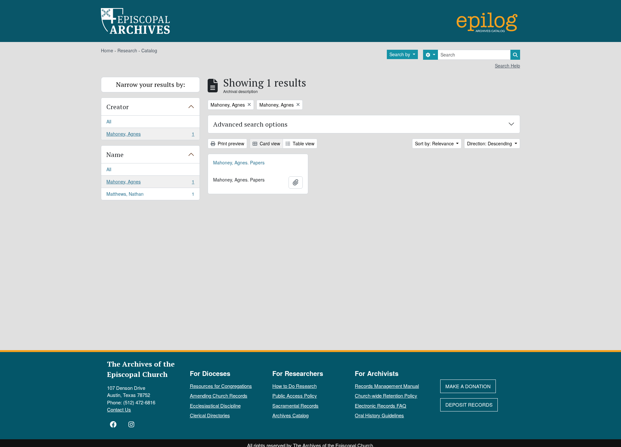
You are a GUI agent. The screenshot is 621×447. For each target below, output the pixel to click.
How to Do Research (294, 385)
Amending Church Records (218, 395)
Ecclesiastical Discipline (215, 405)
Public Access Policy (294, 395)
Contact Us (119, 409)
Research (127, 50)
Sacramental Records (295, 405)
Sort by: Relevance (435, 143)
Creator (117, 106)
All (108, 121)
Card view (269, 143)
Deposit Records (469, 404)
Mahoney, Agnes (150, 135)
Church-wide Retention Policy (386, 395)
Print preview (230, 143)
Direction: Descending (490, 143)
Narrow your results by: (150, 84)
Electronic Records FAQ (380, 405)
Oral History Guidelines (379, 415)
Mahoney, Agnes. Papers (239, 162)
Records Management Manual (387, 385)
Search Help (507, 65)
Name (115, 154)
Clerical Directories (210, 415)
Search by (400, 54)
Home (107, 50)
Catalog (149, 50)
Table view (302, 143)
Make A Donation (468, 386)
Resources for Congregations (221, 385)
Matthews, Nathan (150, 195)
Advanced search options (250, 124)
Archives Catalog (290, 415)
